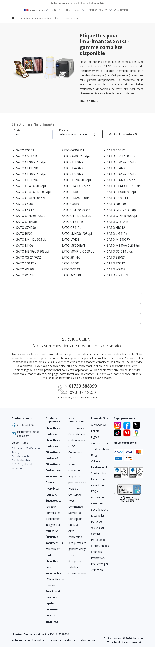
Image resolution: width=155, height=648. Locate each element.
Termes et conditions (62, 640)
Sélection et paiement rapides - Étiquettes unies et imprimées (53, 606)
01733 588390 (83, 386)
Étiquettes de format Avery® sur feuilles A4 (54, 485)
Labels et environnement (77, 570)
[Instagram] (118, 424)
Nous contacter (74, 467)
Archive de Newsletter (98, 500)
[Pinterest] (127, 432)
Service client (99, 473)
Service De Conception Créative (75, 519)
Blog (94, 455)
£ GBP (55, 9)
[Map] (136, 432)
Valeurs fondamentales (100, 464)
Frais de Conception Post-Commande (75, 497)
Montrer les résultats (121, 134)
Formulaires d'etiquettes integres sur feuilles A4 (53, 522)
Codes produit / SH (77, 455)
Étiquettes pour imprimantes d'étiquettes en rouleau (55, 573)
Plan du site (88, 640)
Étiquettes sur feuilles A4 (54, 443)
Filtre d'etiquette (74, 558)
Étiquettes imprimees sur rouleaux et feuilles (54, 546)
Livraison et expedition (98, 482)
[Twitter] (136, 424)
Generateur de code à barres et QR (77, 440)
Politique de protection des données (100, 546)
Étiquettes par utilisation (99, 567)
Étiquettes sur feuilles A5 (54, 431)
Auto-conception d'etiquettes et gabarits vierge (77, 540)
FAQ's (94, 491)
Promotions (98, 558)
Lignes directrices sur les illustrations (100, 443)
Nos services (76, 428)
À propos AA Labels (98, 428)
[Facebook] (127, 424)
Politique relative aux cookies (98, 527)
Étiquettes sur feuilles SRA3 (54, 467)
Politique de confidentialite (28, 640)
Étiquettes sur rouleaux (54, 503)
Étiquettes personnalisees (77, 479)
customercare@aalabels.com (28, 433)
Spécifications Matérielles (99, 512)
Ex (99, 9)
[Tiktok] (118, 432)
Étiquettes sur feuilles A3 (54, 455)
